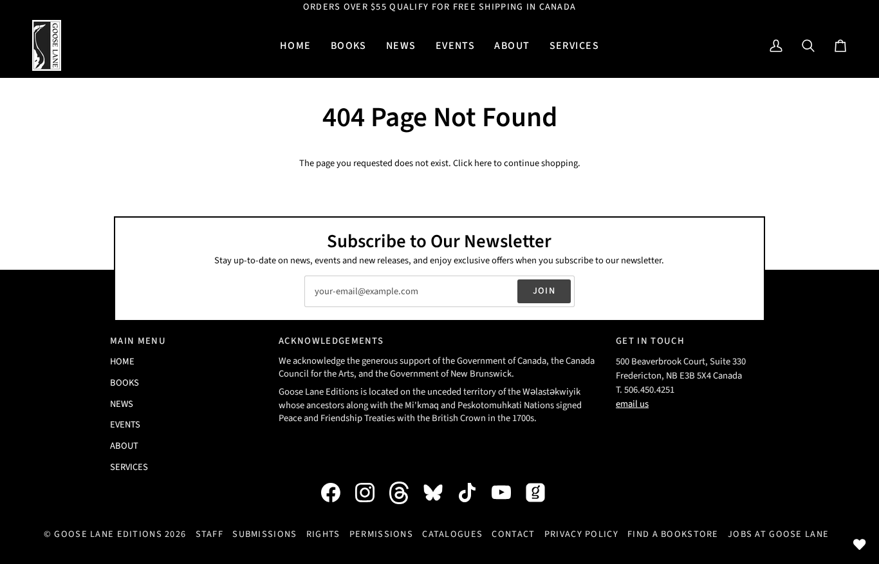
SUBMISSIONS (264, 534)
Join (544, 290)
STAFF (209, 534)
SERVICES (129, 467)
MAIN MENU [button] (138, 341)
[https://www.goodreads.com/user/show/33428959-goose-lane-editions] (542, 492)
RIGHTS (323, 534)
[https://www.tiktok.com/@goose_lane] (474, 492)
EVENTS (125, 424)
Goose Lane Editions (108, 534)
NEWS (121, 404)
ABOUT (124, 446)
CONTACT (513, 534)
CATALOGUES (452, 534)
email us (632, 404)
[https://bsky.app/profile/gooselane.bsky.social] (439, 492)
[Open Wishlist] (860, 545)
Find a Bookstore (673, 534)
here (483, 163)
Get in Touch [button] (650, 341)
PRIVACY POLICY (581, 534)
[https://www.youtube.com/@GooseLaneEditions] (508, 492)
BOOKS (124, 383)
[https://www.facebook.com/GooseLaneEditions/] (337, 492)
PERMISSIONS (381, 534)
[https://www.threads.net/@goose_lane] (405, 493)
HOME (122, 361)
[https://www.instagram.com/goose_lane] (371, 492)
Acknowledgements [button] (331, 341)
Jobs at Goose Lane (778, 534)
